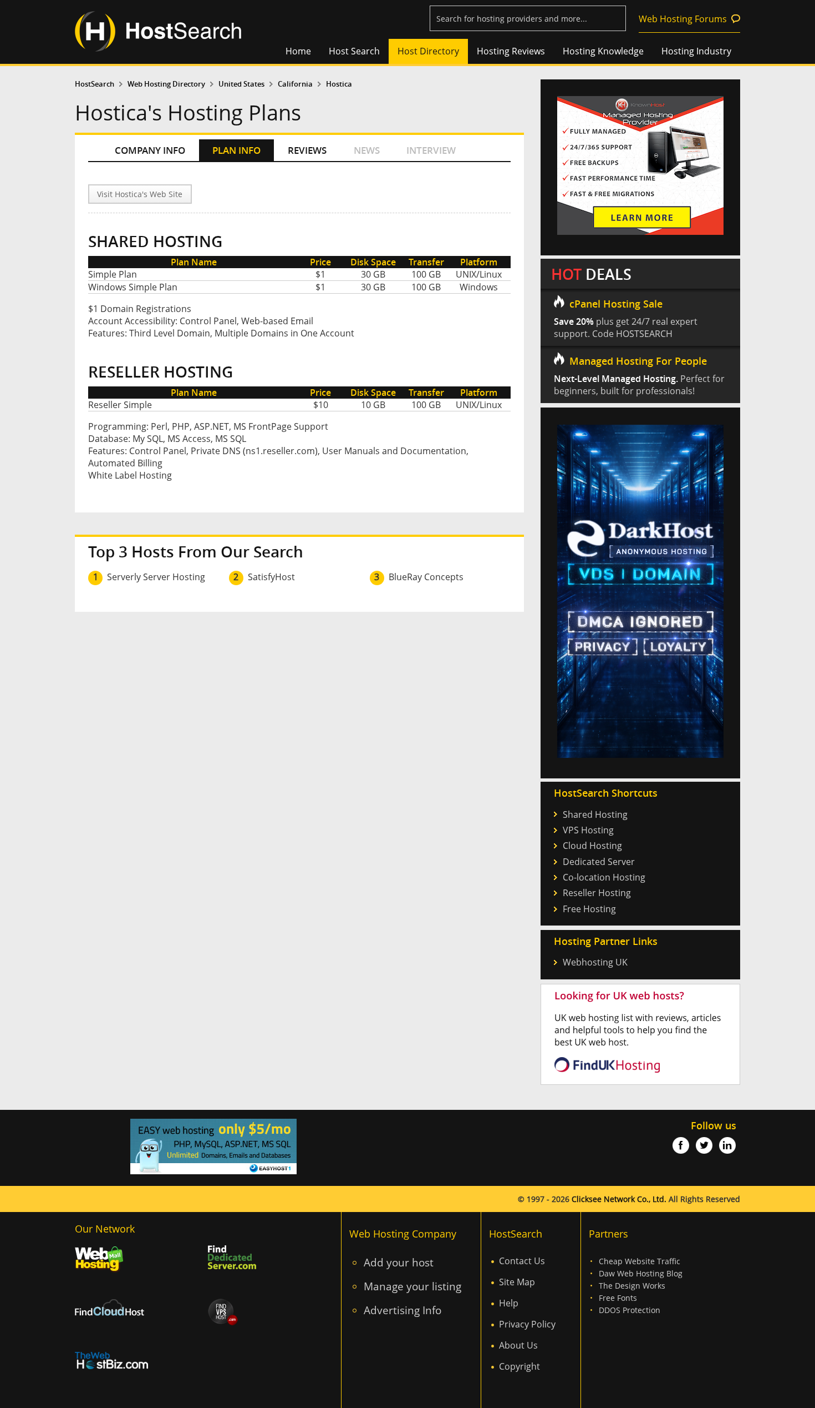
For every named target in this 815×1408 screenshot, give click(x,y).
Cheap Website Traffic (639, 1261)
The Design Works (632, 1285)
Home (298, 51)
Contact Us (522, 1261)
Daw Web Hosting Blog (640, 1273)
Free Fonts (618, 1298)
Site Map (517, 1282)
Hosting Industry (696, 51)
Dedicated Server (599, 862)
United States (241, 84)
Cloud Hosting (592, 845)
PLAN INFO (236, 150)
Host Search (354, 51)
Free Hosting (589, 909)
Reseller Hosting (597, 893)
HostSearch (94, 84)
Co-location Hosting (604, 877)
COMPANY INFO (150, 150)
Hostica (339, 84)
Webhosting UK (595, 962)
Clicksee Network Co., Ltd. (619, 1199)
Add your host (399, 1262)
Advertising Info (402, 1310)
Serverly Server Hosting (156, 577)
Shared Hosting (595, 814)
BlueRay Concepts (426, 577)
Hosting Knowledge (603, 51)
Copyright (519, 1366)
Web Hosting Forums (683, 19)
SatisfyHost (271, 577)
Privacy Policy (527, 1324)
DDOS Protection (629, 1310)
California (295, 84)
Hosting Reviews (511, 51)
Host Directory (428, 51)
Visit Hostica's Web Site (139, 194)
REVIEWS (307, 150)
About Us (518, 1345)
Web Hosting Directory (166, 84)
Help (508, 1303)
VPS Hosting (588, 830)
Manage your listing (412, 1286)
